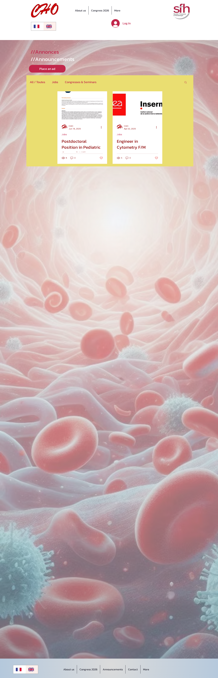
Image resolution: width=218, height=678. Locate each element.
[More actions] (102, 127)
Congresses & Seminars (80, 82)
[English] (49, 26)
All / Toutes (37, 82)
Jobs (55, 82)
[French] (37, 26)
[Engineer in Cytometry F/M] (137, 105)
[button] (185, 82)
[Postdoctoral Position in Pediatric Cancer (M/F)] (82, 105)
